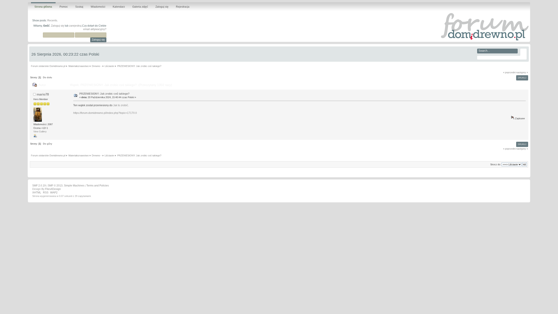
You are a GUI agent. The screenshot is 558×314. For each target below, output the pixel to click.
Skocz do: (495, 164)
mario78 (43, 94)
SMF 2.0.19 (39, 185)
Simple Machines (74, 185)
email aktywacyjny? (94, 29)
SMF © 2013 (55, 185)
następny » (522, 72)
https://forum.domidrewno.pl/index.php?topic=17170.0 (105, 112)
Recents (52, 20)
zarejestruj (75, 25)
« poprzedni (509, 72)
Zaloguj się (57, 25)
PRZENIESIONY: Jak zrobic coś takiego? (104, 93)
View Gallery (40, 131)
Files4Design (53, 189)
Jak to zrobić (120, 105)
